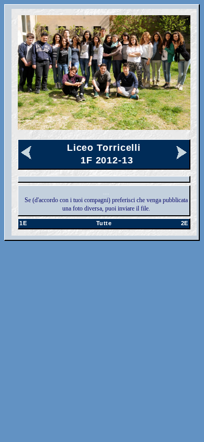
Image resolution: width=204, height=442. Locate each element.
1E (23, 223)
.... (106, 192)
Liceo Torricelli (104, 147)
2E (184, 223)
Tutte (104, 223)
